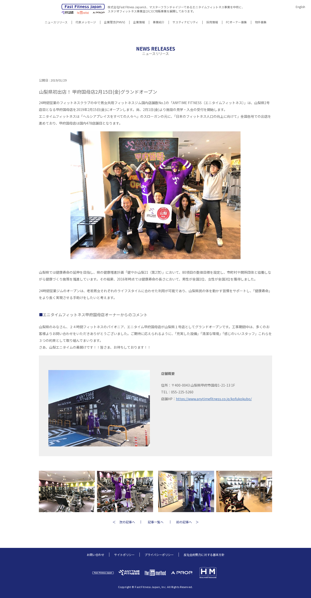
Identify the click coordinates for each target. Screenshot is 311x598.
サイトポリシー (124, 555)
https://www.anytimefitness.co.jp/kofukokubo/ (214, 398)
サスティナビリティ (185, 22)
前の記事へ (184, 522)
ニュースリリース (56, 22)
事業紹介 (158, 22)
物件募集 (261, 22)
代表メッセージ (86, 22)
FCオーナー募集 (236, 22)
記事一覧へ (156, 522)
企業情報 (139, 22)
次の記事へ (127, 522)
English (300, 7)
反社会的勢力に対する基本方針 (204, 555)
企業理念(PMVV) (114, 22)
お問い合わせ (95, 555)
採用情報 (212, 22)
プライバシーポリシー (159, 555)
